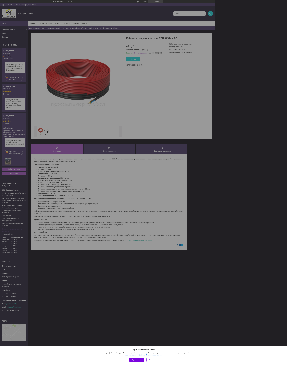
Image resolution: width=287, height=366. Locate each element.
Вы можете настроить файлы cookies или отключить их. (143, 355)
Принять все (136, 360)
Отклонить (153, 360)
